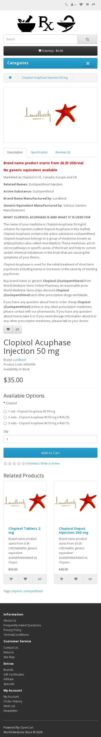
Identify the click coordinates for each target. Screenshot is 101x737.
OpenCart (26, 727)
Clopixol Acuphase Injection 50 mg (45, 78)
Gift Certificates (14, 674)
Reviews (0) (63, 152)
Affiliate (9, 679)
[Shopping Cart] (87, 5)
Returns (9, 652)
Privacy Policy (12, 630)
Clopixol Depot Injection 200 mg (73, 530)
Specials (9, 684)
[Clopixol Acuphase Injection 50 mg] (50, 115)
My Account (11, 697)
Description (15, 152)
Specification (39, 152)
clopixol (16, 591)
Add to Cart (50, 452)
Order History (13, 701)
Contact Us (11, 648)
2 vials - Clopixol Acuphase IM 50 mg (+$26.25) (38, 417)
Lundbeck (19, 360)
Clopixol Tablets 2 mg (24, 530)
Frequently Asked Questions (22, 625)
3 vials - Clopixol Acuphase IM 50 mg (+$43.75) (38, 423)
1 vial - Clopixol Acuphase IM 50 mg (31, 411)
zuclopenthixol (33, 591)
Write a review (50, 463)
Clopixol (11, 403)
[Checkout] (93, 5)
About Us (10, 621)
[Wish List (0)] (81, 5)
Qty (6, 431)
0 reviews (32, 463)
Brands (8, 670)
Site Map (9, 657)
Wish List (9, 706)
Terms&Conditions (16, 635)
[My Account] (73, 5)
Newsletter (11, 711)
